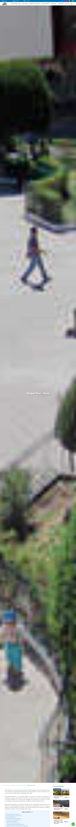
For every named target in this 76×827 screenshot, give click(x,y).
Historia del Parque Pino (10, 817)
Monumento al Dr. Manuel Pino (14, 820)
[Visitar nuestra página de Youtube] (69, 1)
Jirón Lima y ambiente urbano (13, 822)
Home (3, 785)
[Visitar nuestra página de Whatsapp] (73, 1)
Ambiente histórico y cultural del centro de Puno (17, 825)
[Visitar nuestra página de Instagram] (66, 1)
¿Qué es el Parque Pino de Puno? (12, 814)
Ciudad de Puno (14, 785)
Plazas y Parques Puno (22, 785)
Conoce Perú (7, 785)
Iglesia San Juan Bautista (12, 821)
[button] (16, 4)
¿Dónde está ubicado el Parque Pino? (13, 815)
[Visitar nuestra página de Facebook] (62, 1)
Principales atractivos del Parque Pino (13, 818)
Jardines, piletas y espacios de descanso (15, 824)
